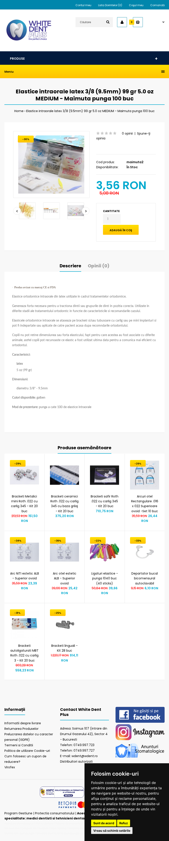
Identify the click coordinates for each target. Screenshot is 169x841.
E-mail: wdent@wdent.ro (79, 756)
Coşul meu (136, 5)
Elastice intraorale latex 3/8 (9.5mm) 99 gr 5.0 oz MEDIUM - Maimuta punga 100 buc (90, 111)
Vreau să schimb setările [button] (111, 830)
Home (19, 111)
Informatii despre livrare (22, 723)
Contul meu (83, 5)
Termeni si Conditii (18, 745)
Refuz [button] (123, 823)
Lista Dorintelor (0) (110, 5)
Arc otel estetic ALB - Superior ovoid (64, 578)
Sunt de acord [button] (103, 823)
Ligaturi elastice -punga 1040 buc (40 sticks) (104, 578)
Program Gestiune (18, 813)
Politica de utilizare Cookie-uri (27, 751)
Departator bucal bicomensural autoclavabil (144, 578)
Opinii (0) (98, 266)
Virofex (9, 767)
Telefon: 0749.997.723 (77, 745)
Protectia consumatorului (54, 813)
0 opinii (127, 133)
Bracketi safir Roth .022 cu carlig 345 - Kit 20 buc (104, 501)
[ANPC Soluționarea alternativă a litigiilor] (62, 797)
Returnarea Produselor (21, 728)
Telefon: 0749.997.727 (77, 750)
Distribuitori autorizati (76, 761)
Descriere (70, 266)
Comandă (157, 5)
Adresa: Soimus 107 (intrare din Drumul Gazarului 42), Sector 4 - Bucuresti (84, 734)
